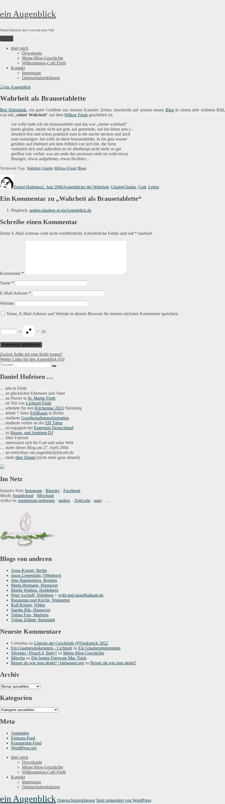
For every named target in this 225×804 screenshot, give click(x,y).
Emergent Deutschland (53, 427)
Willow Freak (76, 114)
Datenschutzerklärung (41, 77)
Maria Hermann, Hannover (34, 585)
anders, (64, 500)
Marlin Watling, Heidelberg (34, 590)
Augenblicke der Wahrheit (86, 187)
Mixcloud (45, 495)
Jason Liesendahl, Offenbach (36, 575)
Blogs (81, 168)
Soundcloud (23, 495)
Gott (142, 187)
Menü (6, 38)
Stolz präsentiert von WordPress (123, 800)
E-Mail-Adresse (15, 293)
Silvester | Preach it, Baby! (34, 653)
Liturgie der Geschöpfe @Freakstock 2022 (71, 643)
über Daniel (25, 457)
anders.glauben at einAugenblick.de (60, 210)
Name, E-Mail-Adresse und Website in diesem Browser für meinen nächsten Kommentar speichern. (93, 313)
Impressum (31, 72)
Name (7, 283)
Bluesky (53, 490)
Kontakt (18, 68)
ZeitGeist (82, 500)
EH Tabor (54, 423)
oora (98, 500)
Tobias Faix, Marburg (30, 615)
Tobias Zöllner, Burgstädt (33, 619)
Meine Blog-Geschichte (42, 58)
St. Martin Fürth (41, 398)
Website (7, 303)
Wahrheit (34, 168)
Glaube (47, 168)
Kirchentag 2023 (49, 408)
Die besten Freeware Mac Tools (58, 658)
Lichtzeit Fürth (38, 403)
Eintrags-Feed (23, 738)
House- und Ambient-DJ (31, 432)
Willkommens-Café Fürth (44, 63)
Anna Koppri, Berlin (29, 570)
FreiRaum (38, 413)
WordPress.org (23, 748)
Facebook (71, 490)
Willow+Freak (65, 168)
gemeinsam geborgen (36, 500)
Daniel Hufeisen (27, 187)
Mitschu (18, 658)
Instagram (33, 490)
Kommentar (12, 273)
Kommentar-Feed (26, 743)
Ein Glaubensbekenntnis (99, 648)
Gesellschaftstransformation (45, 418)
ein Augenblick (28, 14)
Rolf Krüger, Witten (28, 605)
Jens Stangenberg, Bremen (34, 580)
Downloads (32, 53)
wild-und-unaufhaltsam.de (80, 595)
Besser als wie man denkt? (113, 663)
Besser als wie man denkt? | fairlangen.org (47, 663)
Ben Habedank (13, 110)
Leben (153, 187)
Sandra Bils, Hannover (30, 610)
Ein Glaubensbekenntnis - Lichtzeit (41, 648)
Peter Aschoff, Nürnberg (32, 595)
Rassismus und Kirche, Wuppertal (40, 600)
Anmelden (20, 733)
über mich (19, 48)
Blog (169, 110)
